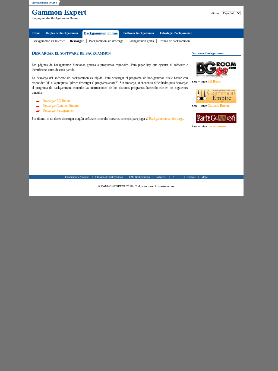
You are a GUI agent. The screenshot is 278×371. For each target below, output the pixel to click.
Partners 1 (161, 176)
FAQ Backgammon (139, 176)
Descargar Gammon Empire (60, 106)
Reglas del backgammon (62, 32)
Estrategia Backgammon (176, 32)
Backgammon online (101, 33)
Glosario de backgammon (109, 176)
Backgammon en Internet (49, 41)
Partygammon (216, 126)
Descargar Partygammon (58, 110)
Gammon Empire (218, 106)
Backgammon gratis (141, 41)
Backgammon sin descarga (106, 41)
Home (36, 32)
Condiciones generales (77, 176)
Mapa (204, 176)
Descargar (77, 41)
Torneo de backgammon (174, 41)
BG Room (214, 81)
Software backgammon (139, 32)
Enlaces (191, 176)
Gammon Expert (59, 12)
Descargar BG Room (56, 101)
